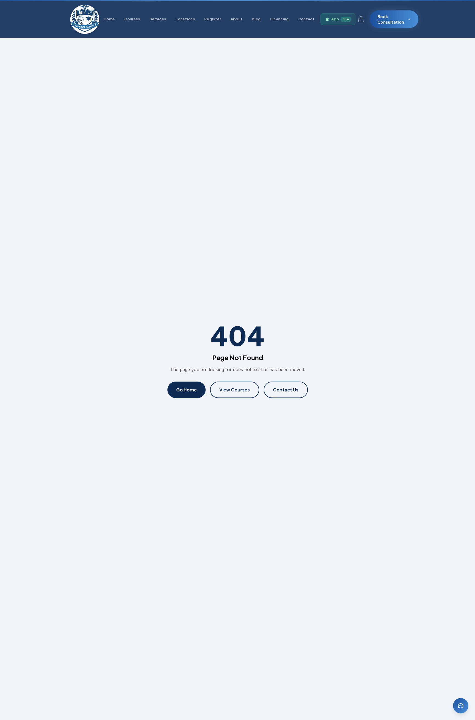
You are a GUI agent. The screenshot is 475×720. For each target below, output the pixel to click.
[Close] (291, 307)
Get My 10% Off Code (237, 393)
